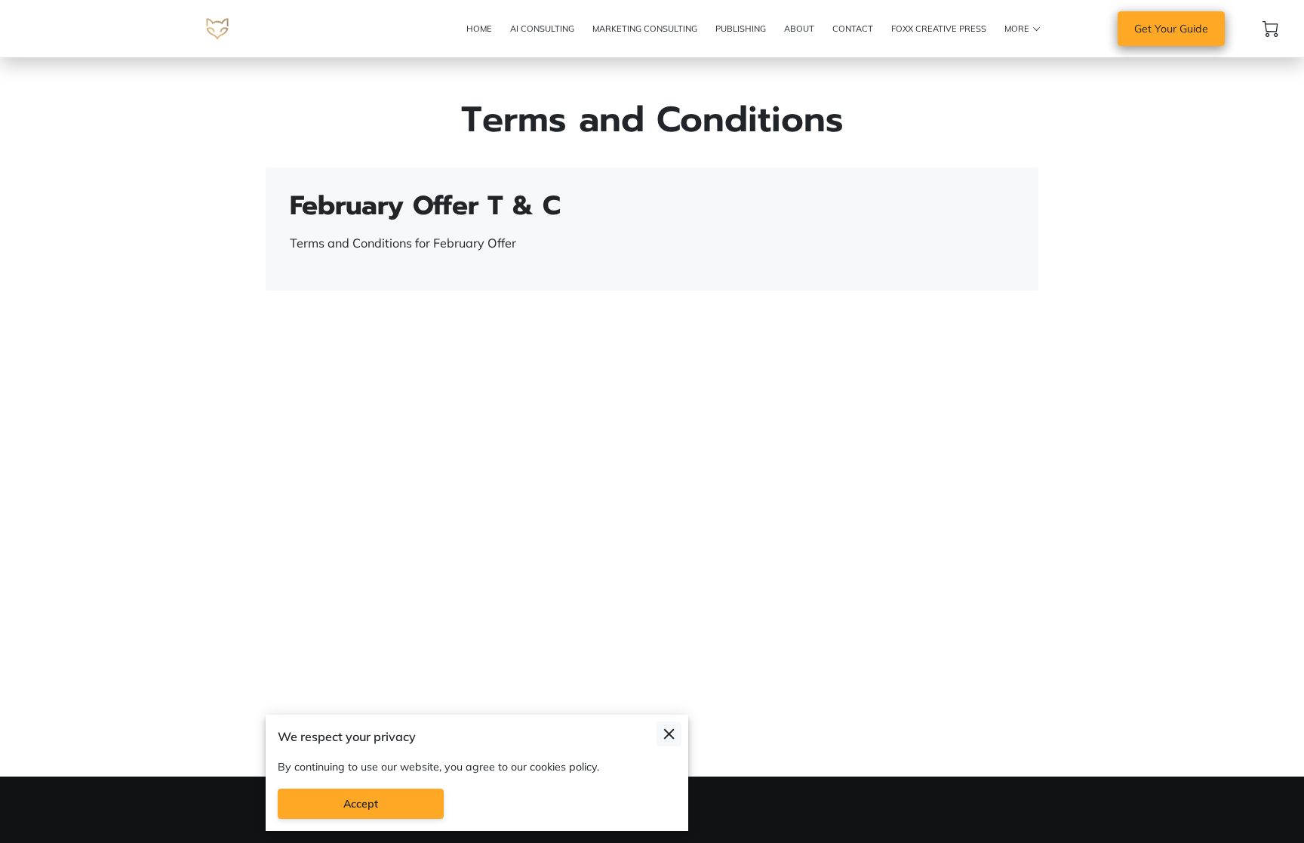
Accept (360, 804)
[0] (1270, 29)
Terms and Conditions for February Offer (404, 243)
